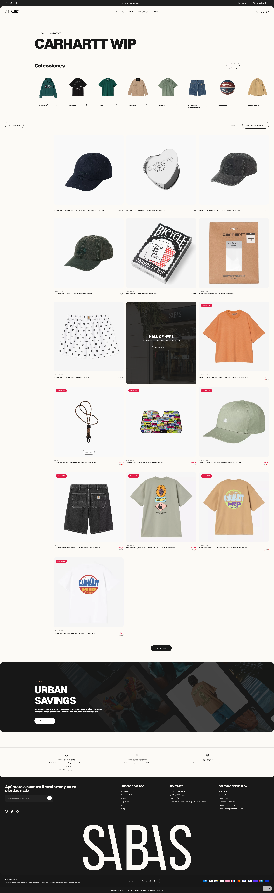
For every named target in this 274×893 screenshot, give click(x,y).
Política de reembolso (10, 882)
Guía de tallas (224, 795)
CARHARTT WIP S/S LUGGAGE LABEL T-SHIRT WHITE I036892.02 (74, 633)
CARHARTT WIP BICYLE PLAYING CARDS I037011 (141, 294)
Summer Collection (129, 795)
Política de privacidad (22, 882)
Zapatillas (125, 802)
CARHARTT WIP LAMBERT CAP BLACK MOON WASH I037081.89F (219, 210)
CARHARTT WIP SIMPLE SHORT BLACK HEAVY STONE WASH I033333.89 (77, 548)
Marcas (124, 798)
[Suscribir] (49, 798)
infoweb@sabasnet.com (66, 770)
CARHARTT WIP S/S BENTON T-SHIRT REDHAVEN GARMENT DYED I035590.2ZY (224, 377)
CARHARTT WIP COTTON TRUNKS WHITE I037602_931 (216, 294)
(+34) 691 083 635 (66, 766)
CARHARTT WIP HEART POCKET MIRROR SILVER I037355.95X (145, 210)
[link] (161, 348)
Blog (123, 809)
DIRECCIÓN (174, 798)
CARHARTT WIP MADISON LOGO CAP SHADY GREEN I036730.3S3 (220, 462)
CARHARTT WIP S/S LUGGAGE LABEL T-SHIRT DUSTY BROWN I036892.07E (223, 548)
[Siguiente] (157, 3)
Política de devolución (227, 805)
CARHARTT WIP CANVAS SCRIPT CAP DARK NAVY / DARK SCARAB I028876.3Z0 (79, 210)
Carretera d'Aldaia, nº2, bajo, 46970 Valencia (188, 802)
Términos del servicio (34, 882)
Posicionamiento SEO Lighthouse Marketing (149, 890)
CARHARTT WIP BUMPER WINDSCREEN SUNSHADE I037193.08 (146, 462)
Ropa (123, 805)
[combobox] (243, 3)
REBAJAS (125, 791)
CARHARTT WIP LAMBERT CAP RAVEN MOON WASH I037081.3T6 (74, 294)
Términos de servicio (227, 802)
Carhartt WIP (58, 208)
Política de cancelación (74, 882)
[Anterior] (104, 3)
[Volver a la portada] (35, 33)
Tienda (43, 33)
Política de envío (225, 798)
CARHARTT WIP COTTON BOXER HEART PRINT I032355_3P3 (73, 377)
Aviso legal (223, 791)
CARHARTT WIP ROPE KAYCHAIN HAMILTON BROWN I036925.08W (75, 462)
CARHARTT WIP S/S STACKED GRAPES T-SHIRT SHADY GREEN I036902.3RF (150, 548)
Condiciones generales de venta (231, 809)
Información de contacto (62, 882)
